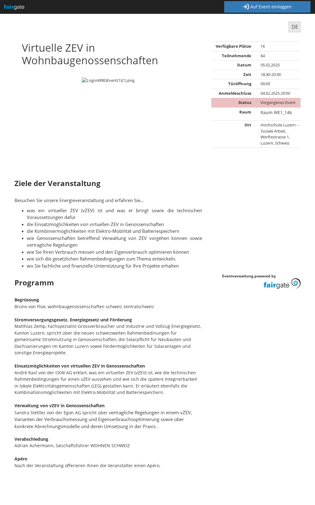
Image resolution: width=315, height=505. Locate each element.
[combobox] (295, 27)
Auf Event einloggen (271, 7)
